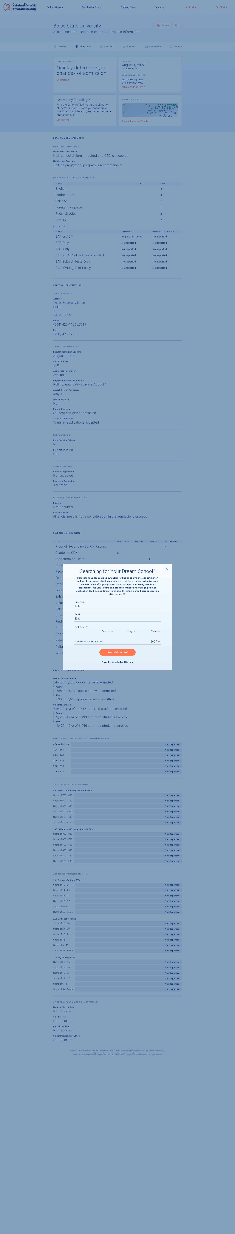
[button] (87, 627)
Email (77, 614)
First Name (80, 602)
